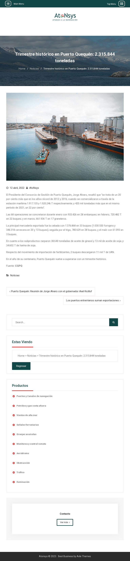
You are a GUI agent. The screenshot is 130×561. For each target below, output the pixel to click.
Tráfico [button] (20, 472)
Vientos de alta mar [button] (27, 415)
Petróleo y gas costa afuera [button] (31, 405)
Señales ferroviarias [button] (28, 425)
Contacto (65, 513)
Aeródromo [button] (23, 453)
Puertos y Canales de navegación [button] (34, 396)
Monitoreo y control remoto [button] (31, 444)
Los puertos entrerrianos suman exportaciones (92, 300)
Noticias (14, 275)
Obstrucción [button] (23, 463)
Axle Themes (84, 556)
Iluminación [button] (23, 482)
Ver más (64, 522)
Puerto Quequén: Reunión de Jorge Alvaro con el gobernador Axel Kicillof (51, 291)
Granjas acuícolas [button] (26, 434)
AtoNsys (34, 187)
